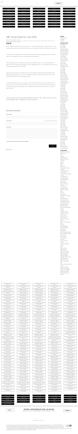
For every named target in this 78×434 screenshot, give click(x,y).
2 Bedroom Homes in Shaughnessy (23, 360)
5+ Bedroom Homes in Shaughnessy (70, 357)
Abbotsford (70, 395)
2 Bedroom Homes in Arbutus (23, 284)
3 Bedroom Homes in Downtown (39, 298)
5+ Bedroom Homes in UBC (70, 380)
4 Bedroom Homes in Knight (54, 332)
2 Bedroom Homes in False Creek (23, 306)
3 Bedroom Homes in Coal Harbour (39, 292)
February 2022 (64, 59)
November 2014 (64, 97)
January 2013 (63, 129)
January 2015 (63, 94)
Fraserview (23, 13)
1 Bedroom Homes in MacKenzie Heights (8, 335)
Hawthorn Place (64, 189)
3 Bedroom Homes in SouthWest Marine (39, 377)
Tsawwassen (23, 397)
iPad (61, 191)
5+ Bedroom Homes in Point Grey (70, 346)
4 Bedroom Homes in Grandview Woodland (54, 315)
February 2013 (63, 127)
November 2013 (64, 114)
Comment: (9, 127)
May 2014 (62, 105)
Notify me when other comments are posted (17, 141)
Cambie (8, 11)
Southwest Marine (69, 11)
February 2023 (64, 51)
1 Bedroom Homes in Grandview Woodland (8, 315)
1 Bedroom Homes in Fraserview (8, 312)
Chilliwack (70, 399)
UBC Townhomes (64, 259)
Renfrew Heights (54, 13)
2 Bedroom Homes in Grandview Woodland (23, 315)
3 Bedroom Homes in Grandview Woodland (39, 315)
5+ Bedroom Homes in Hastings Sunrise (70, 321)
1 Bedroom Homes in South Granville (8, 365)
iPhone (62, 192)
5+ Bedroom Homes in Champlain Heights (70, 290)
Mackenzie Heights (39, 13)
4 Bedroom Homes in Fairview (54, 304)
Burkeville (62, 166)
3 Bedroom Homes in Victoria (39, 385)
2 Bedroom (63, 153)
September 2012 (64, 130)
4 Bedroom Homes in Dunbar (54, 301)
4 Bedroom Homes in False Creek (54, 306)
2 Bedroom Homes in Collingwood (23, 295)
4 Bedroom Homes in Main (54, 337)
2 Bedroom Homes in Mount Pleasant (23, 343)
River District (63, 235)
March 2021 (63, 63)
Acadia (62, 156)
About (10, 410)
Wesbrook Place (9, 41)
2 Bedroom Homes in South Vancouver (23, 374)
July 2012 (62, 132)
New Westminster (23, 399)
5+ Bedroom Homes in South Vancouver (70, 372)
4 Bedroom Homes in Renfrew (54, 354)
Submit (53, 146)
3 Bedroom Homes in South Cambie (39, 363)
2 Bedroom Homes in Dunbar (23, 301)
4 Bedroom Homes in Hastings (54, 318)
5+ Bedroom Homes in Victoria (70, 383)
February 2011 (63, 146)
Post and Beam (64, 226)
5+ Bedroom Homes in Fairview (70, 304)
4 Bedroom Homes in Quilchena (54, 351)
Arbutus (9, 8)
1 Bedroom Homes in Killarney (8, 326)
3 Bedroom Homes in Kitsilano (39, 329)
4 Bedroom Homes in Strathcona (54, 379)
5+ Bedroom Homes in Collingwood (70, 295)
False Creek (23, 8)
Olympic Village (64, 219)
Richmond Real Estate (65, 233)
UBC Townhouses (64, 261)
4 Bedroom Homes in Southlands (54, 368)
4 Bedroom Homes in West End (54, 387)
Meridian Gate (64, 205)
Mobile (62, 210)
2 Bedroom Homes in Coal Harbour (23, 292)
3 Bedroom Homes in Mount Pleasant (39, 343)
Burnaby (8, 399)
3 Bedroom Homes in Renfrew (39, 355)
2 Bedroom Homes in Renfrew (23, 355)
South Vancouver (69, 8)
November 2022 (64, 53)
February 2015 (63, 92)
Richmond (8, 397)
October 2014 (63, 98)
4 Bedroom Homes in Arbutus (54, 284)
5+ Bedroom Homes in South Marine (70, 369)
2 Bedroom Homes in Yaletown (23, 391)
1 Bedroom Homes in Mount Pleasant (8, 343)
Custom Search (69, 26)
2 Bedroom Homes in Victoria (23, 385)
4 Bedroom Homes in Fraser (54, 309)
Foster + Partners (64, 184)
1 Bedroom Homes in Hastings (8, 318)
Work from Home (64, 271)
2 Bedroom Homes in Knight (23, 332)
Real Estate (63, 230)
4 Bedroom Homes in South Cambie (54, 362)
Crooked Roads (64, 178)
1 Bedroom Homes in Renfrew (8, 354)
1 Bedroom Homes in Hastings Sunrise (8, 321)
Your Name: (9, 114)
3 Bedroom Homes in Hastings (39, 318)
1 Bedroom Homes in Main (7, 337)
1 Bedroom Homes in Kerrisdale (8, 323)
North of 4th (63, 217)
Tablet (62, 242)
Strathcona (69, 13)
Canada (62, 169)
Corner (62, 175)
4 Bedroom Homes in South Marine (54, 371)
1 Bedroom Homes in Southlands (8, 368)
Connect (58, 3)
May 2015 (62, 88)
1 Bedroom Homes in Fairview (8, 304)
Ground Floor (63, 186)
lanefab (62, 197)
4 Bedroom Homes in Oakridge (54, 345)
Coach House (63, 172)
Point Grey (39, 26)
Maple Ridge (54, 397)
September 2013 (64, 117)
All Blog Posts (63, 37)
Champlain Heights (9, 13)
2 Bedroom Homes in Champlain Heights (23, 290)
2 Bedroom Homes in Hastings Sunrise (23, 321)
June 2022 (63, 56)
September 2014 (64, 100)
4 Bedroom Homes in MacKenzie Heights (54, 335)
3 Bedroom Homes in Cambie (39, 287)
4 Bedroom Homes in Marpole (54, 340)
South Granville (54, 21)
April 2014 (62, 107)
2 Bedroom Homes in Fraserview (23, 312)
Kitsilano (39, 8)
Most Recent (63, 44)
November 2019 (64, 66)
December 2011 (64, 139)
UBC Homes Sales (64, 252)
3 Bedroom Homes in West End (39, 388)
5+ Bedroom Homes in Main (70, 335)
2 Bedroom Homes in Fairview (23, 304)
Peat (61, 220)
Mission (70, 397)
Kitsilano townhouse (65, 195)
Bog (61, 165)
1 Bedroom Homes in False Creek (8, 306)
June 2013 (62, 121)
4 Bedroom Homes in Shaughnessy (54, 359)
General (62, 39)
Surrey (54, 399)
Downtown (8, 21)
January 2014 (63, 111)
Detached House (64, 179)
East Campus (63, 182)
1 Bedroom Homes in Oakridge (8, 345)
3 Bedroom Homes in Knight (39, 332)
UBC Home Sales (64, 251)
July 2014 (62, 103)
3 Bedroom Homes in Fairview (39, 304)
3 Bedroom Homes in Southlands (39, 369)
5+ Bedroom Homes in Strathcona (70, 377)
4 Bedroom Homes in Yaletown (54, 390)
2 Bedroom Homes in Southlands (23, 369)
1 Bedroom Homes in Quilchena (8, 351)
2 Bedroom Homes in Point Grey (23, 349)
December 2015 (64, 78)
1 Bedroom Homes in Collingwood (8, 295)
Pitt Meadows (55, 395)
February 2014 (63, 110)
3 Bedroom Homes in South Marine (39, 372)
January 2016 (63, 76)
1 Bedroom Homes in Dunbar (8, 301)
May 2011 (62, 142)
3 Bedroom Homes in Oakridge (39, 346)
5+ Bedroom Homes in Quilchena (70, 349)
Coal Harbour (9, 16)
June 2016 (62, 69)
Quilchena (54, 8)
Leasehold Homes (64, 203)
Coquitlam (39, 395)
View (61, 265)
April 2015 (62, 89)
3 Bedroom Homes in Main (39, 338)
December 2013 (64, 113)
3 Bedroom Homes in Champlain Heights (39, 290)
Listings (62, 40)
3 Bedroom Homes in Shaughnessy (39, 360)
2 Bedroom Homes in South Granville (23, 366)
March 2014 (63, 108)
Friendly (62, 185)
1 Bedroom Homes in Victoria (8, 384)
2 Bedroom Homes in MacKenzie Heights (23, 335)
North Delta (39, 399)
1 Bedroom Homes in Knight (8, 332)
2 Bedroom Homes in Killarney (23, 326)
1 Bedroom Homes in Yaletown (8, 390)
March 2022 (63, 57)
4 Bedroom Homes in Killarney (54, 326)
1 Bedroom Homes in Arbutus (8, 284)
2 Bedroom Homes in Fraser (23, 309)
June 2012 (62, 133)
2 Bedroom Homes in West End (23, 388)
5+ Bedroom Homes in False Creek (70, 306)
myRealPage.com (41, 420)
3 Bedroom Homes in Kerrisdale (39, 323)
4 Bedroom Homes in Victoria (54, 384)
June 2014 (62, 104)
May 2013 (62, 123)
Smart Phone (63, 237)
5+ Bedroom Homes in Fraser (70, 309)
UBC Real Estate (64, 255)
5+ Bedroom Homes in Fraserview (70, 312)
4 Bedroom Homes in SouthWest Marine (54, 377)
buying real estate (64, 168)
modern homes (64, 211)
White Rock (39, 397)
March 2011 (63, 145)
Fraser (23, 11)
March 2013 (63, 126)
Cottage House (64, 176)
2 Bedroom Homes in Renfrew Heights (23, 357)
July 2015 (62, 85)
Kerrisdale (62, 194)
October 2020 (63, 65)
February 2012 (63, 136)
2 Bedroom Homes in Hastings (23, 318)
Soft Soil (62, 239)
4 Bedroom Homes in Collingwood (54, 295)
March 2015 (63, 91)
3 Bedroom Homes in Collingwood (39, 295)
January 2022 (63, 60)
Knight (39, 11)
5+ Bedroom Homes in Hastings (70, 318)
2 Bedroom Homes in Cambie (23, 287)
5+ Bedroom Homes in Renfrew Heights (70, 355)
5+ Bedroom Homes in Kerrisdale (70, 323)
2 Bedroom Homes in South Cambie (23, 363)
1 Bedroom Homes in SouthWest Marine (8, 377)
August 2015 (63, 84)
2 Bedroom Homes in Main (23, 338)
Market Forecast (64, 204)
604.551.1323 (50, 409)
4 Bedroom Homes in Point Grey (54, 348)
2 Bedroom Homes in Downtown (23, 298)
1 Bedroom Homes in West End (7, 387)
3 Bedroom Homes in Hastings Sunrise (39, 321)
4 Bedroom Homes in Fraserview (54, 312)
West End (69, 21)
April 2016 (62, 72)
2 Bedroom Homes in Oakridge (23, 346)
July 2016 (62, 67)
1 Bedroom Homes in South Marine (8, 371)
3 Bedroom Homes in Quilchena (39, 352)
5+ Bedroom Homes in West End (70, 386)
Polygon (62, 224)
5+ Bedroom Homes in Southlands (70, 366)
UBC (69, 16)
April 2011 (62, 143)
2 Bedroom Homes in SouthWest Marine (23, 377)
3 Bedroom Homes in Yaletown (39, 391)
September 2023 (64, 50)
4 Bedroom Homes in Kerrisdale (54, 323)
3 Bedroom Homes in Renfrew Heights (39, 357)
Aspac (61, 162)
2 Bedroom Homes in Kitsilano (23, 329)
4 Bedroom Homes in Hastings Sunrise (54, 321)
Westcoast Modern (65, 270)
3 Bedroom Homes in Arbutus (39, 284)
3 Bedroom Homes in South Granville (39, 366)
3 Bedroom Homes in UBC (39, 382)
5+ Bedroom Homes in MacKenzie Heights (70, 332)
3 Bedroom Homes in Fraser (39, 309)
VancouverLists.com (37, 409)
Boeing (62, 163)
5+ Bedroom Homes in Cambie (70, 287)
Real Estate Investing (65, 232)
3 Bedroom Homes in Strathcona (39, 380)
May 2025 (62, 46)
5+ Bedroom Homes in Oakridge (70, 343)
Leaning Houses (64, 200)
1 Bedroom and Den (65, 151)
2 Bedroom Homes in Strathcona (23, 380)
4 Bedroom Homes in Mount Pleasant (54, 343)
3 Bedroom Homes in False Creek (39, 306)
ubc (61, 246)
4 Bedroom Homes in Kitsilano (54, 329)
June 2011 (62, 140)
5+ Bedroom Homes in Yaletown (70, 389)
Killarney (24, 26)
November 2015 (64, 79)
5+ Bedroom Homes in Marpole (70, 338)
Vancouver (7, 395)
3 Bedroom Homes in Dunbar (39, 301)
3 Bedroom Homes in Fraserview (39, 312)
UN (61, 262)
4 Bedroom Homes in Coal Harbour (54, 292)
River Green (63, 236)
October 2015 (63, 81)
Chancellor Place (64, 170)
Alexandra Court (64, 159)
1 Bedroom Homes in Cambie (8, 287)
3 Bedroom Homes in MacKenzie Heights (39, 335)
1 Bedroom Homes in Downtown (8, 298)
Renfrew (54, 11)
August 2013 (63, 119)
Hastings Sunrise (24, 21)
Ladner (23, 395)
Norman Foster (64, 216)
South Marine (54, 26)
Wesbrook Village (16, 41)
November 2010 (64, 148)
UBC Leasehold (64, 254)
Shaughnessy (54, 16)
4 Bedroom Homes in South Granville (54, 365)
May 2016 (62, 70)
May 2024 (62, 47)
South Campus (64, 240)
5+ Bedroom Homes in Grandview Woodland (70, 315)
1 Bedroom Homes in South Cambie (8, 362)
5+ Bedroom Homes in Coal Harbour (70, 292)
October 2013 (63, 116)
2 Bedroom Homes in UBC (23, 382)
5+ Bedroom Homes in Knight (70, 329)
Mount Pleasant (39, 21)
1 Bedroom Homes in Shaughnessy (8, 359)
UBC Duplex (63, 249)
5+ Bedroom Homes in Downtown (70, 298)
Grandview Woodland (24, 16)
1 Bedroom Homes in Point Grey (8, 348)
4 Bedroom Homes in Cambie (54, 287)
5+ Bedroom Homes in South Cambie (70, 360)
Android (62, 160)
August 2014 (63, 101)
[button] (58, 3)
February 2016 (63, 75)
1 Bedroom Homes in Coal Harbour (7, 292)
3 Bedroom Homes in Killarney (39, 326)
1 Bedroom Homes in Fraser (8, 309)
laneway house (64, 198)
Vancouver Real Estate (65, 264)
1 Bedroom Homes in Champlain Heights (8, 290)
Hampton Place (64, 188)
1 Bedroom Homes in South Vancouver (8, 374)
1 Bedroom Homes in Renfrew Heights (8, 357)
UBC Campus (63, 248)
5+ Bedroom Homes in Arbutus (70, 284)
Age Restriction (64, 157)
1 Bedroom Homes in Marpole (8, 340)
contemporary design (65, 173)
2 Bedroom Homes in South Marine (23, 372)
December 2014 (64, 95)
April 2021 (62, 62)
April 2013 (62, 124)
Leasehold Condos (65, 201)
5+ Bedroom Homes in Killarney (70, 326)
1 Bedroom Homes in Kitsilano (8, 329)
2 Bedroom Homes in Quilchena (23, 352)
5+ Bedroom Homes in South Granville (70, 363)
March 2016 (63, 73)
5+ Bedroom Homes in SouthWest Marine (70, 374)
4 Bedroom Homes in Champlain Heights (54, 290)
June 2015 (62, 86)
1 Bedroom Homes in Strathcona (8, 379)
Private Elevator (64, 227)
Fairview (9, 26)
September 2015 (64, 82)
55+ (61, 154)
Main (39, 16)
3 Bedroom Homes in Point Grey (39, 349)
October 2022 (63, 54)
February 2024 (64, 49)
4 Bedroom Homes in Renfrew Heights (54, 357)
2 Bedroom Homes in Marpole (23, 340)
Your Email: (9, 120)
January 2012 (63, 137)
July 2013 (62, 120)
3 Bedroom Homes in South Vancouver (39, 374)
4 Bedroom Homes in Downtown (54, 298)
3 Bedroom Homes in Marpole (39, 340)
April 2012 (62, 135)
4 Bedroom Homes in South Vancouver (54, 374)
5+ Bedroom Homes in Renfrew (70, 352)
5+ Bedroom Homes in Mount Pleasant (70, 340)
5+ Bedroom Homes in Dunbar (70, 301)
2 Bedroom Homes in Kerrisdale (23, 323)
